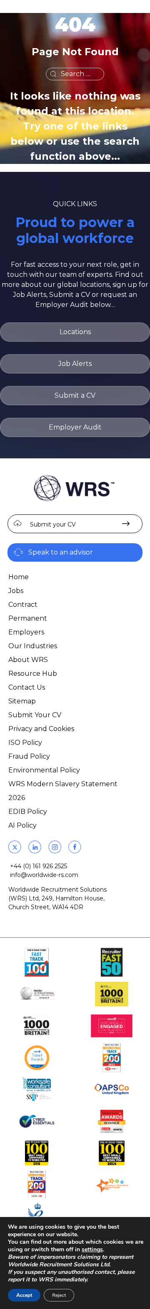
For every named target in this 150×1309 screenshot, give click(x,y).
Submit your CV (53, 524)
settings (92, 1249)
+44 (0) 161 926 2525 (38, 866)
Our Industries (32, 646)
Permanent (27, 618)
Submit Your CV (34, 715)
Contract (23, 604)
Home (18, 577)
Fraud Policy (29, 756)
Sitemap (22, 701)
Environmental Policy (44, 770)
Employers (26, 632)
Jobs (15, 591)
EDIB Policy (27, 812)
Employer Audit (75, 427)
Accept (24, 1295)
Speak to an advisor (60, 552)
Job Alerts (75, 364)
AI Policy (22, 825)
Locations (75, 332)
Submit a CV (75, 395)
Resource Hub (32, 674)
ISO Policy (25, 743)
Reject (59, 1295)
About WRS (28, 660)
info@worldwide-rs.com (44, 875)
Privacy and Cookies (41, 729)
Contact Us (26, 687)
